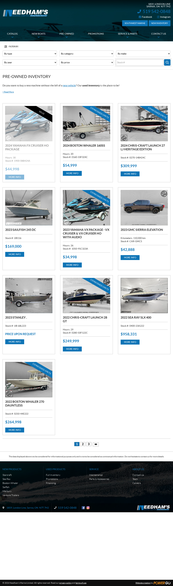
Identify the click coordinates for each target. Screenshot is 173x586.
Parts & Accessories (99, 479)
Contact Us (138, 475)
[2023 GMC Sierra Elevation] (144, 207)
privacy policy (65, 583)
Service (94, 469)
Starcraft (7, 475)
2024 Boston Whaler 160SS (84, 145)
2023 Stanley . (16, 317)
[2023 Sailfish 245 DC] (28, 207)
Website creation (143, 583)
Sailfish (6, 487)
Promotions (52, 479)
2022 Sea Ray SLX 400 (136, 317)
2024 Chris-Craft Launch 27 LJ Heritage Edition (143, 147)
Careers (136, 483)
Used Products (55, 469)
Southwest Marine (135, 23)
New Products (12, 469)
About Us (138, 469)
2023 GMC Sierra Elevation (142, 229)
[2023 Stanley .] (28, 295)
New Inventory (159, 23)
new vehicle (69, 85)
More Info (15, 177)
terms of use (81, 583)
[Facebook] (83, 507)
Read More (8, 92)
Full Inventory (53, 475)
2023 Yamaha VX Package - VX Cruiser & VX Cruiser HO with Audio (86, 233)
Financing (51, 483)
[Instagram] (88, 507)
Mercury (7, 491)
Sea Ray (6, 479)
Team (135, 479)
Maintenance (96, 475)
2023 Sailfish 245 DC (20, 229)
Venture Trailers (11, 495)
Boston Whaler (10, 483)
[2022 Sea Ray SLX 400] (144, 295)
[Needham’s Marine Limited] (26, 13)
